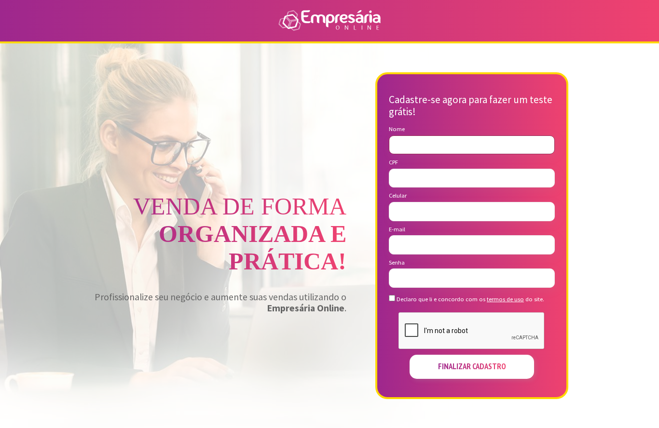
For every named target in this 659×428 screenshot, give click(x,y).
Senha (397, 262)
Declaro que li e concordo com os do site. (469, 299)
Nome (397, 129)
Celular (398, 195)
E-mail (397, 229)
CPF (393, 162)
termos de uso (505, 299)
